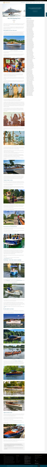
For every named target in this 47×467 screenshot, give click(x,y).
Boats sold (27, 2)
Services (34, 2)
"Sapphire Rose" (8, 280)
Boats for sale (23, 2)
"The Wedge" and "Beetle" (19, 280)
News (37, 2)
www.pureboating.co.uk (14, 282)
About (39, 2)
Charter (31, 2)
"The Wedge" (4, 306)
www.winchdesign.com (7, 258)
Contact (42, 2)
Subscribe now (35, 11)
